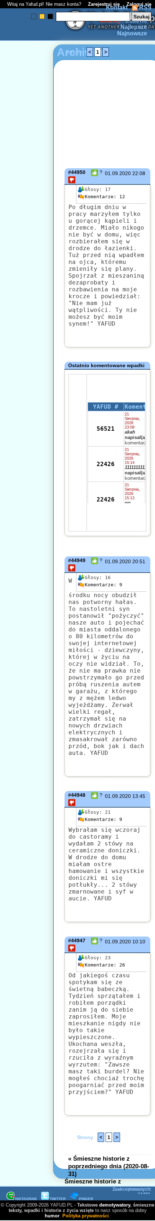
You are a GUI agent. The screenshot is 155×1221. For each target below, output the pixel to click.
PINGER (86, 1199)
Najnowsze (132, 33)
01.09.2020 (118, 173)
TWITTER (58, 1199)
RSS (144, 7)
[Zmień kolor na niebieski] (33, 16)
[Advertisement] (32, 524)
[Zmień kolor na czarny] (50, 16)
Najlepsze (133, 27)
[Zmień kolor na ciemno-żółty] (42, 16)
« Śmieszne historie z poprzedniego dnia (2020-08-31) (108, 1166)
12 (105, 196)
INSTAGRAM (25, 1199)
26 (105, 965)
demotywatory (114, 1205)
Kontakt (117, 7)
